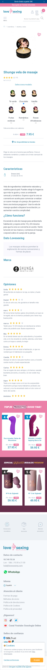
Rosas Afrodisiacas (35, 119)
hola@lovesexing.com (13, 565)
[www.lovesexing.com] (15, 550)
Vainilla (34, 101)
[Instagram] (5, 620)
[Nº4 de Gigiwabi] (12, 480)
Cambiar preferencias (11, 660)
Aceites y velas (21, 27)
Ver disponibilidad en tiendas (24, 142)
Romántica (23, 118)
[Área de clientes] (32, 12)
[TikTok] (11, 620)
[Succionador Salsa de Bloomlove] (12, 425)
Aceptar (37, 660)
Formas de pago (10, 596)
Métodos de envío (11, 599)
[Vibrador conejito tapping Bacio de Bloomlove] (35, 425)
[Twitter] (16, 620)
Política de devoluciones (14, 602)
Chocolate (23, 101)
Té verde (13, 101)
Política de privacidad (12, 609)
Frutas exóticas (11, 119)
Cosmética (10, 27)
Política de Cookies (11, 605)
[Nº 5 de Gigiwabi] (35, 480)
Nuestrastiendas (37, 14)
